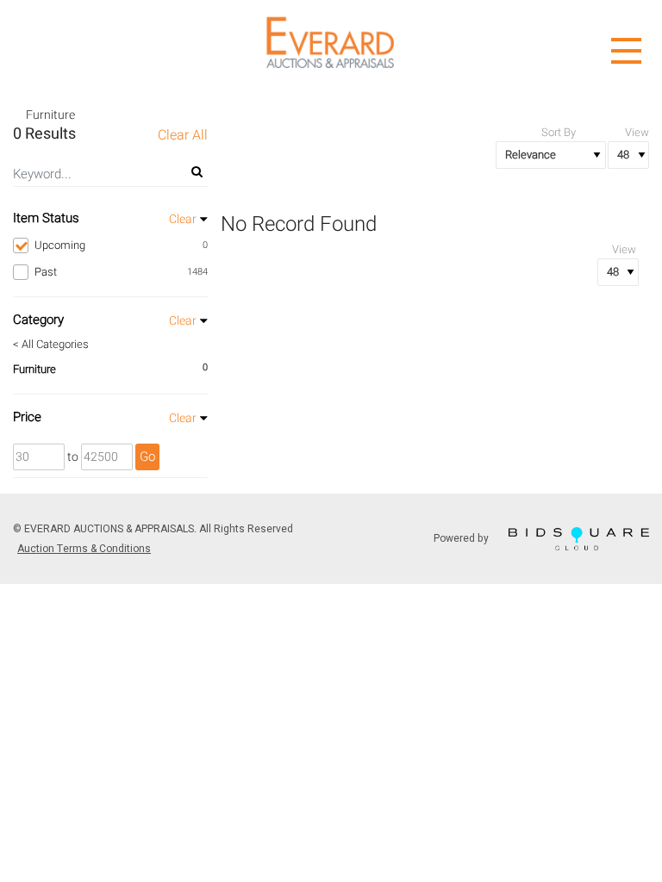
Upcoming (121, 245)
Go (147, 456)
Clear (183, 219)
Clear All (183, 136)
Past (121, 272)
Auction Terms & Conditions (84, 548)
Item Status (46, 217)
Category (38, 319)
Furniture (34, 369)
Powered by (462, 537)
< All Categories (51, 344)
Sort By (558, 132)
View (637, 132)
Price (27, 416)
